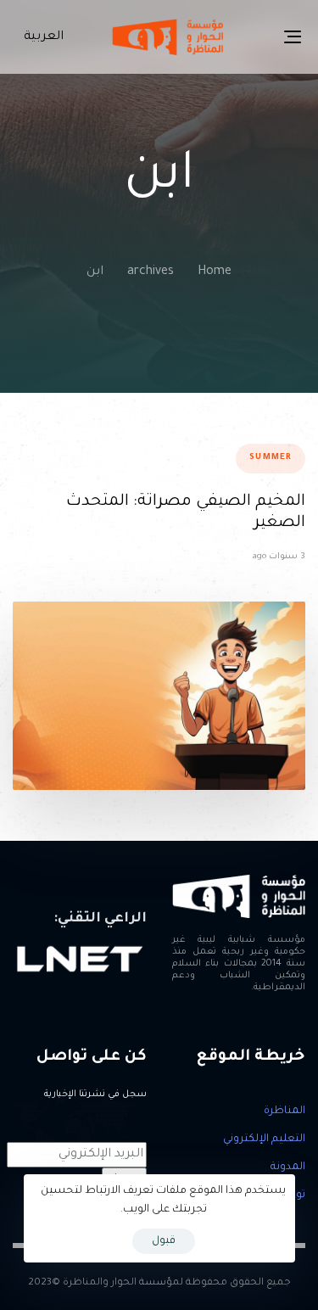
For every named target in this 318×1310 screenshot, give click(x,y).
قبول (164, 1241)
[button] (40, 37)
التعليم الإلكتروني (264, 1139)
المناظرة (284, 1111)
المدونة (288, 1167)
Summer (270, 457)
